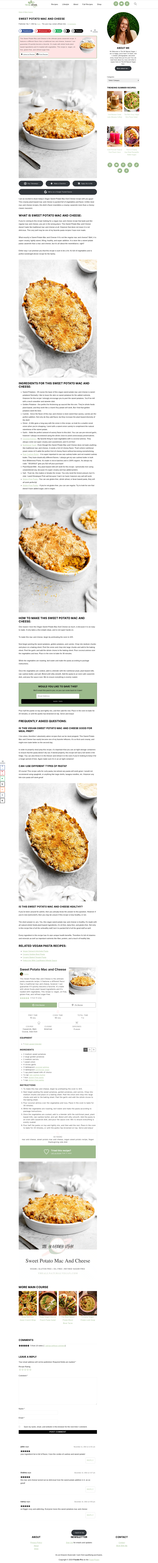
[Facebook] (109, 165)
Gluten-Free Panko (30, 485)
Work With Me (121, 1546)
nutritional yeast (42, 1070)
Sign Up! (69, 1543)
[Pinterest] (123, 165)
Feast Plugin (94, 1560)
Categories (110, 77)
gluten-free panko (36, 1080)
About (75, 4)
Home (21, 12)
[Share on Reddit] (2, 789)
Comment (23, 1376)
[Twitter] (119, 170)
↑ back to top (79, 1533)
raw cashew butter (37, 1075)
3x (94, 1050)
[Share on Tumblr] (2, 795)
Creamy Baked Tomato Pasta (34, 957)
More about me (122, 68)
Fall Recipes (87, 4)
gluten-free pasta (36, 1077)
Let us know (56, 1153)
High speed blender (33, 1044)
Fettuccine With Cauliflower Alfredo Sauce (40, 960)
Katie (26, 974)
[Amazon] (127, 3)
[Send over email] (2, 778)
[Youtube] (121, 3)
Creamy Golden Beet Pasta (34, 954)
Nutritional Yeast (29, 445)
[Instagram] (116, 3)
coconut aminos (42, 1067)
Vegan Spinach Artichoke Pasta (35, 951)
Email (22, 1418)
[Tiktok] (136, 165)
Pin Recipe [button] (78, 1005)
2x (90, 1050)
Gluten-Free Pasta (30, 479)
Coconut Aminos (30, 439)
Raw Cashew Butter (31, 454)
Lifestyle (65, 4)
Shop (99, 4)
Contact (122, 1543)
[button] (21, 998)
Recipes (54, 4)
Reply (90, 1460)
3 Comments (71, 24)
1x (85, 1050)
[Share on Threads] (2, 800)
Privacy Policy (36, 1543)
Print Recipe (43, 54)
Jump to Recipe (29, 54)
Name (22, 1409)
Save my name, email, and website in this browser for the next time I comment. (55, 1427)
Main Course (28, 12)
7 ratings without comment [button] (54, 1346)
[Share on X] (2, 784)
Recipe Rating (24, 1367)
